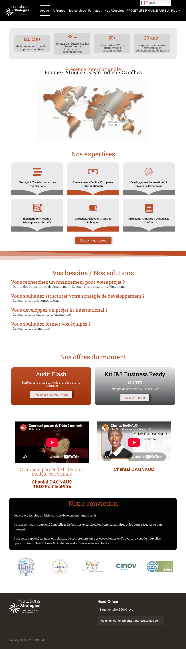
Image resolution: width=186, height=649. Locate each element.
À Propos (59, 10)
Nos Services (77, 10)
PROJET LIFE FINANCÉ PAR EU (148, 10)
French (150, 2)
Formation (95, 10)
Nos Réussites (114, 10)
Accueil (45, 10)
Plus (174, 10)
